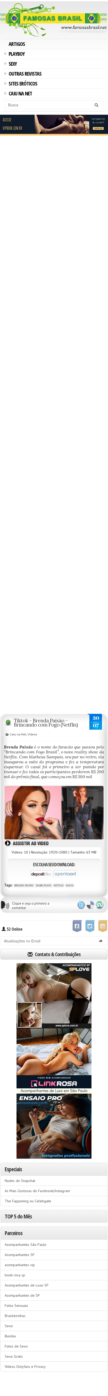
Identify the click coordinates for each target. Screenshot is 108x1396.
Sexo (9, 1326)
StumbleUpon (100, 905)
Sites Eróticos (22, 84)
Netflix (58, 885)
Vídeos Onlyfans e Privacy (25, 1366)
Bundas (10, 1336)
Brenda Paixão (23, 885)
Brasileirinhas (15, 1315)
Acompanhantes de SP (22, 1295)
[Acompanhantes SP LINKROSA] (54, 1061)
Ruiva (69, 885)
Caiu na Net (19, 94)
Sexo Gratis (14, 1356)
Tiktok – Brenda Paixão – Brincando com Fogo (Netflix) (46, 722)
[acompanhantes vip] (54, 124)
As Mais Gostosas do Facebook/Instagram (37, 1190)
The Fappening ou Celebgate (28, 1201)
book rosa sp (15, 1275)
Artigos (17, 43)
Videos (32, 734)
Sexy (12, 64)
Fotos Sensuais (16, 1305)
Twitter (81, 905)
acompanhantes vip (20, 1265)
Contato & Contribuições (57, 954)
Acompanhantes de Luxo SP (26, 1285)
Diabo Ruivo (43, 885)
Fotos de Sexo (16, 1346)
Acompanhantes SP (20, 1254)
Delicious (90, 905)
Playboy (16, 54)
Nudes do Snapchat (20, 1180)
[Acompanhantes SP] (54, 995)
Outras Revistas (24, 74)
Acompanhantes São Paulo (25, 1244)
